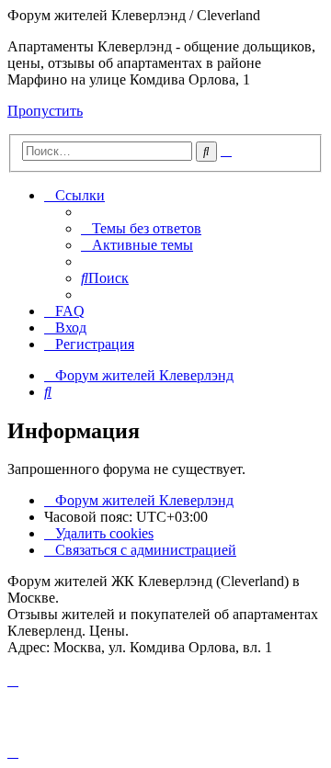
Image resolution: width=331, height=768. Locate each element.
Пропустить (45, 111)
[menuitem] (141, 228)
